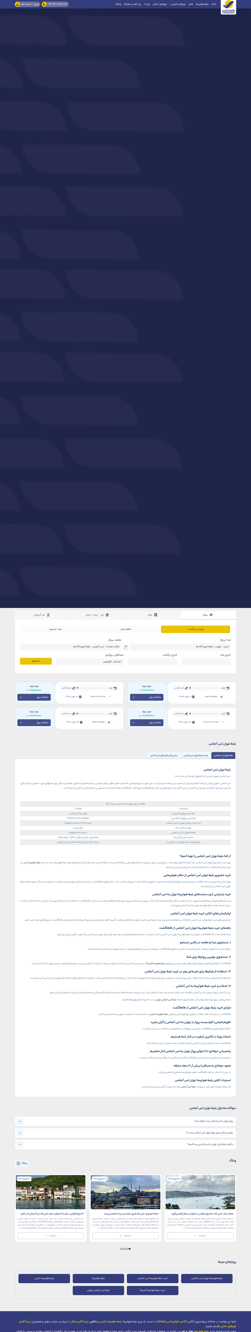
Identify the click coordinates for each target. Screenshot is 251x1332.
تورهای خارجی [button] (178, 4)
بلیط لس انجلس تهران (166, 1000)
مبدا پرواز (225, 640)
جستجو (36, 661)
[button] (130, 1249)
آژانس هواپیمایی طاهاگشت (170, 1322)
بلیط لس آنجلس (188, 1087)
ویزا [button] (147, 4)
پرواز (205, 615)
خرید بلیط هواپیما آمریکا (152, 1290)
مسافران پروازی (114, 655)
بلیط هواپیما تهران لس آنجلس (206, 1278)
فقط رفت (125, 629)
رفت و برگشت (196, 629)
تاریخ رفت (225, 655)
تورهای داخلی (160, 4)
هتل (190, 4)
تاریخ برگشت (170, 655)
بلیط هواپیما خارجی (158, 1014)
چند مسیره (55, 629)
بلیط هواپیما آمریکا (155, 964)
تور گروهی (39, 615)
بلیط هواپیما (202, 4)
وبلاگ (118, 4)
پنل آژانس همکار (132, 4)
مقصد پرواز (114, 640)
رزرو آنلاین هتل (80, 1322)
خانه (214, 4)
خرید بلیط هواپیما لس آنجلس (152, 1278)
